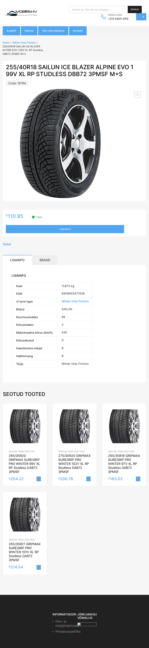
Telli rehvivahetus (53, 30)
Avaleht (11, 30)
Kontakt (78, 30)
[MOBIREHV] (21, 13)
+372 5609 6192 (117, 18)
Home (6, 42)
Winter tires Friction (24, 42)
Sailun (7, 244)
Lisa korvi (65, 229)
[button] (137, 95)
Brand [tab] (45, 260)
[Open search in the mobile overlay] (105, 9)
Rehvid (29, 30)
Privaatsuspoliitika (67, 631)
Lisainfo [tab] (17, 260)
